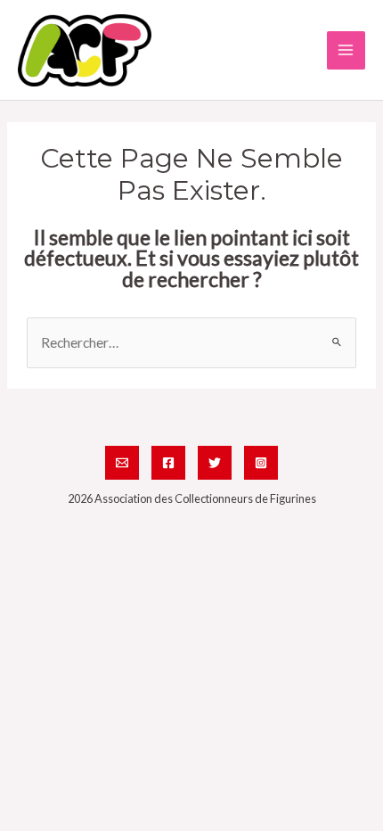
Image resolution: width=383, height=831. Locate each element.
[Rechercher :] (191, 342)
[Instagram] (261, 463)
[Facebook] (168, 463)
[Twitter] (215, 463)
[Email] (122, 463)
